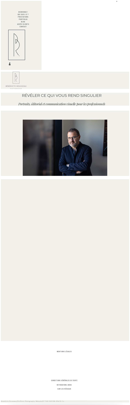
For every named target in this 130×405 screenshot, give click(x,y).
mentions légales (64, 351)
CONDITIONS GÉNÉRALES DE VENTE (64, 380)
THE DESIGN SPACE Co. (54, 401)
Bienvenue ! (23, 12)
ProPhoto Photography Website (29, 401)
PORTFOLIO (23, 19)
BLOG (23, 21)
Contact (23, 26)
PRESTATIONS (23, 17)
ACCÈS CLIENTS (23, 24)
